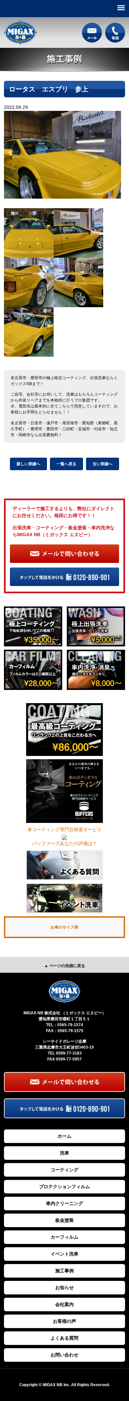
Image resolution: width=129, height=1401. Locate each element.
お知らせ (64, 1287)
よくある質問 (64, 1338)
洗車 (64, 1153)
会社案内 (64, 1304)
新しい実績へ (28, 464)
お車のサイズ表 (64, 927)
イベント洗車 (64, 1253)
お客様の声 (64, 1321)
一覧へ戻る (66, 464)
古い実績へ (102, 464)
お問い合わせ (64, 1354)
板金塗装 (64, 1220)
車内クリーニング (64, 1203)
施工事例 (64, 1270)
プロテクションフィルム (64, 1186)
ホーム (64, 1136)
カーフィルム (64, 1237)
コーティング (64, 1169)
